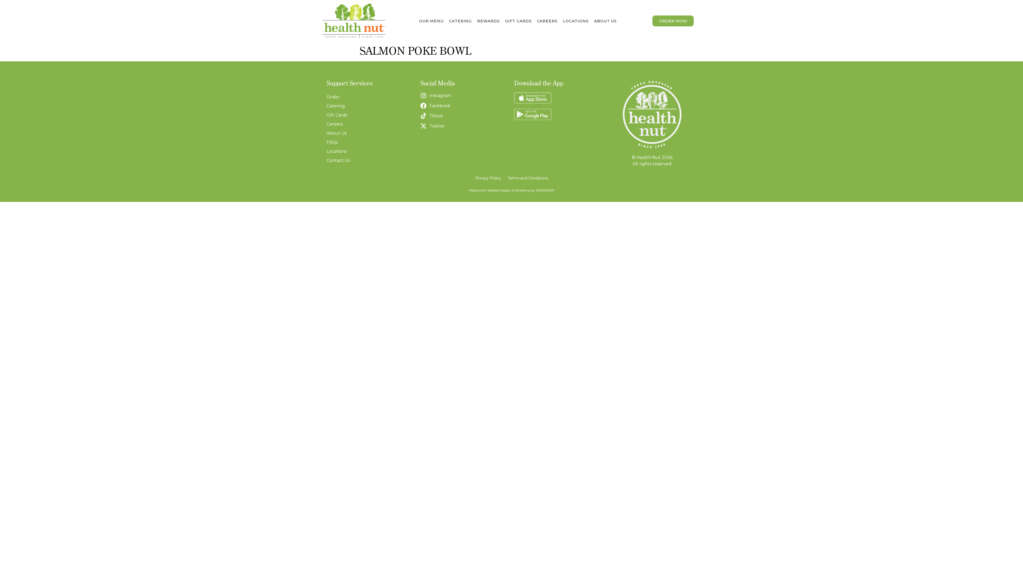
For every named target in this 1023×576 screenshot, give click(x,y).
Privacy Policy (488, 178)
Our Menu (431, 21)
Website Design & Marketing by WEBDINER (520, 190)
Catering (460, 21)
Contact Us (338, 160)
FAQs (332, 142)
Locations (576, 21)
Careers (547, 21)
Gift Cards (518, 21)
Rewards (488, 21)
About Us (605, 21)
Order (333, 96)
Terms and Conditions (528, 178)
